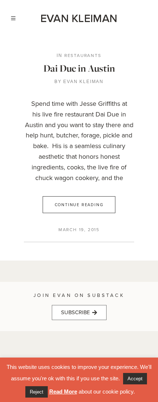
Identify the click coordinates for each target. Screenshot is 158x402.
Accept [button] (135, 378)
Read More (63, 391)
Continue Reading (79, 205)
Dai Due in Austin (79, 68)
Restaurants (82, 55)
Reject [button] (36, 392)
